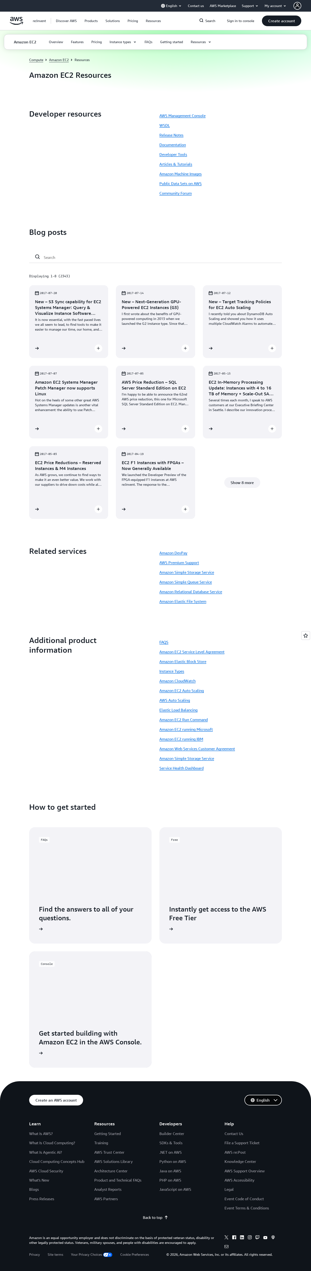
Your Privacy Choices (86, 1254)
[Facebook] (234, 1238)
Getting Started (107, 1133)
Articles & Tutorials (175, 164)
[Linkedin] (242, 1238)
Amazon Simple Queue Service (185, 582)
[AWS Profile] (297, 6)
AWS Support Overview (245, 1170)
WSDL (164, 125)
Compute (36, 60)
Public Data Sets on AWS (180, 183)
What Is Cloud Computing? (52, 1142)
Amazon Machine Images (180, 173)
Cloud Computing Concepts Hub (56, 1161)
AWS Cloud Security (46, 1170)
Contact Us (234, 1133)
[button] (66, 20)
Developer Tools (173, 154)
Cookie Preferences (134, 1254)
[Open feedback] (305, 635)
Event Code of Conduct (244, 1198)
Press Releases (41, 1198)
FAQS (163, 642)
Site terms (55, 1254)
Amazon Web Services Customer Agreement (197, 748)
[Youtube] (265, 1238)
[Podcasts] (273, 1238)
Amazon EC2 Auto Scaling (181, 690)
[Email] (226, 1247)
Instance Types (171, 671)
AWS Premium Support (179, 562)
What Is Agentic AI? (45, 1152)
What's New (39, 1180)
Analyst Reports (107, 1189)
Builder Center (171, 1133)
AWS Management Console (182, 115)
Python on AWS (172, 1161)
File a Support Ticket (242, 1142)
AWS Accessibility (239, 1180)
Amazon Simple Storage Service (186, 572)
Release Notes (171, 135)
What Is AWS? (41, 1133)
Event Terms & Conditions (247, 1208)
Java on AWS (170, 1170)
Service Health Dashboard (181, 768)
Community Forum (175, 193)
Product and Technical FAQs (117, 1180)
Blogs (34, 1189)
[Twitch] (257, 1238)
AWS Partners (106, 1198)
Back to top (152, 1217)
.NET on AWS (170, 1152)
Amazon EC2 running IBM (181, 739)
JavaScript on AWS (175, 1189)
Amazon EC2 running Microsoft (186, 729)
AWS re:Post (235, 1152)
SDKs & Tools (170, 1142)
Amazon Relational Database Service (190, 591)
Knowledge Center (240, 1161)
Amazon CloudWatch (177, 680)
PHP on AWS (170, 1180)
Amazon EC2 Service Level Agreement (192, 651)
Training (101, 1142)
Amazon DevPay (173, 552)
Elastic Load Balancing (178, 709)
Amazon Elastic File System (182, 601)
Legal (229, 1189)
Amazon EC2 (59, 60)
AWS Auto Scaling (174, 700)
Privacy (34, 1254)
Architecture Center (111, 1170)
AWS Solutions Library (113, 1161)
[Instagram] (250, 1238)
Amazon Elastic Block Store (182, 661)
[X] (226, 1238)
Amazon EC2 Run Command (183, 719)
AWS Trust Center (109, 1152)
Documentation (172, 144)
